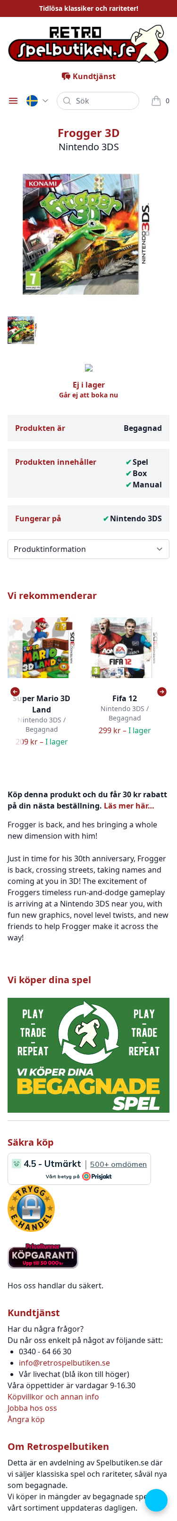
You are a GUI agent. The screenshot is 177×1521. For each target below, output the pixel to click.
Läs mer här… (129, 806)
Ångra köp (26, 1419)
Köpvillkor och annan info (53, 1397)
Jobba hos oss (32, 1408)
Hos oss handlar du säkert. (55, 1285)
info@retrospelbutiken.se (64, 1363)
